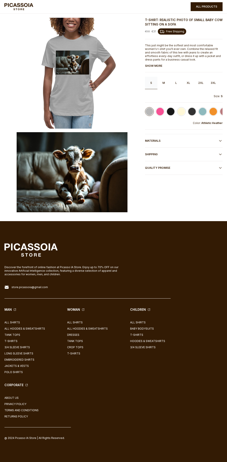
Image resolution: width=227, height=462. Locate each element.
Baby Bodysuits (142, 328)
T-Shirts (11, 341)
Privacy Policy (15, 404)
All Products (206, 6)
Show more (153, 65)
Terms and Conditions (21, 410)
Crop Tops (75, 347)
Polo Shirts (13, 372)
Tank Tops (12, 334)
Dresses (73, 334)
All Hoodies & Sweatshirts (24, 328)
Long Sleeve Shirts (18, 353)
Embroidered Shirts (19, 359)
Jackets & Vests (16, 366)
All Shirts (12, 322)
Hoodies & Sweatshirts (147, 341)
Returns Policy (16, 416)
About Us (11, 397)
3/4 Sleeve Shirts (17, 347)
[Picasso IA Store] (18, 6)
